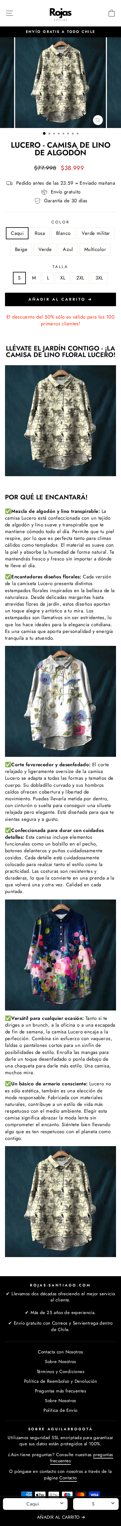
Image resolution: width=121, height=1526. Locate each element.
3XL (99, 277)
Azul (68, 249)
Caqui (17, 233)
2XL (80, 277)
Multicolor (95, 249)
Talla (61, 267)
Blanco (63, 233)
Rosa (40, 233)
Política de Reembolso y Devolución (60, 1381)
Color (60, 222)
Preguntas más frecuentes (60, 1391)
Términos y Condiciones (60, 1371)
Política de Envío (60, 1410)
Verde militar (96, 233)
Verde (45, 249)
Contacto (68, 1478)
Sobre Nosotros (60, 1361)
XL (62, 277)
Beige (21, 249)
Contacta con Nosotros (60, 1352)
